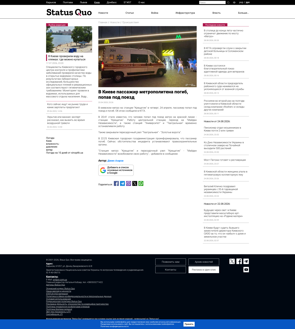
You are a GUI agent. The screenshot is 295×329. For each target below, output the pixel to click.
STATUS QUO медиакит (57, 293)
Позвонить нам (170, 261)
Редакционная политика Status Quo (64, 301)
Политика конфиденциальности (114, 326)
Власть (216, 12)
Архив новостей (204, 261)
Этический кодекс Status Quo (60, 288)
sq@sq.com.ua (60, 279)
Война (154, 12)
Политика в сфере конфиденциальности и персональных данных (78, 296)
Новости (103, 12)
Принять (189, 324)
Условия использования (58, 299)
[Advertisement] (147, 198)
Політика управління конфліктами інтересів (68, 306)
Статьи (130, 12)
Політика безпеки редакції (59, 309)
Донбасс (112, 2)
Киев (97, 2)
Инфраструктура (185, 12)
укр (241, 2)
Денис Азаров (116, 160)
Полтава (68, 2)
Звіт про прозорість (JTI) (58, 311)
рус (248, 2)
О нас (141, 2)
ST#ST (127, 2)
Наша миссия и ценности (58, 291)
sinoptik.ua (77, 152)
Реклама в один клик (204, 269)
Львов (83, 2)
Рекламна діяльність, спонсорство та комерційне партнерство (77, 304)
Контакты (52, 276)
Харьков (51, 2)
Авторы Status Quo (55, 285)
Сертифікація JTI (54, 314)
